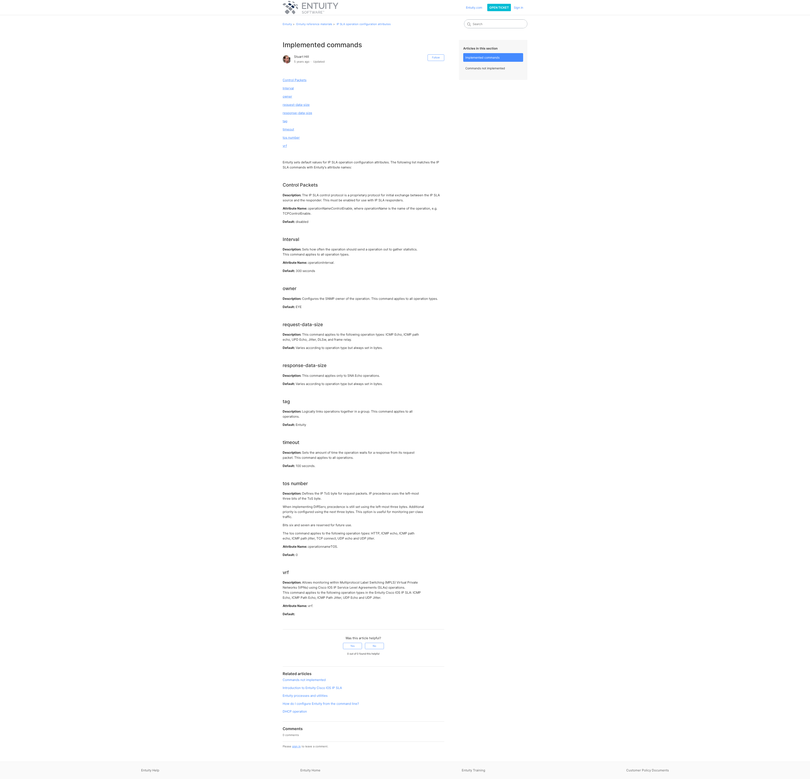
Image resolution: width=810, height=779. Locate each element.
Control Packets (294, 80)
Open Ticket (499, 7)
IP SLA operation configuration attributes (364, 24)
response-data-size (297, 113)
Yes (352, 645)
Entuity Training (473, 770)
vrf (285, 146)
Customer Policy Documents (647, 770)
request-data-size (296, 105)
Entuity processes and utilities (305, 696)
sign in (296, 746)
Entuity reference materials (314, 24)
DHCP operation (295, 711)
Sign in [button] (518, 7)
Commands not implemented (485, 68)
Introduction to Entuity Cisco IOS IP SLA (312, 688)
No (374, 645)
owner (287, 96)
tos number (291, 138)
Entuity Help (150, 770)
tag (285, 121)
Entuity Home (310, 770)
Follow (436, 57)
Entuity (287, 24)
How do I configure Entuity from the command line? (321, 704)
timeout (288, 129)
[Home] (310, 7)
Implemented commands (482, 57)
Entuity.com (474, 7)
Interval (288, 88)
